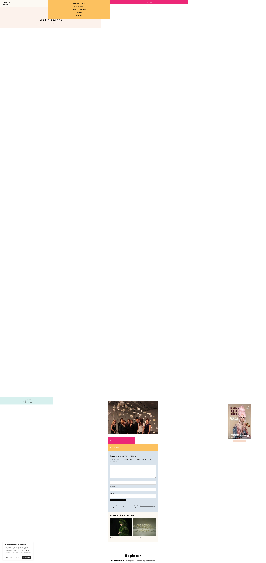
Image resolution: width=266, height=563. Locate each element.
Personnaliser (9, 557)
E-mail (112, 486)
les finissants (115, 447)
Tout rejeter (18, 557)
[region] (18, 551)
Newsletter (149, 2)
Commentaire (114, 464)
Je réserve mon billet (239, 441)
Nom (112, 480)
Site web (112, 493)
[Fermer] (32, 544)
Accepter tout (26, 557)
